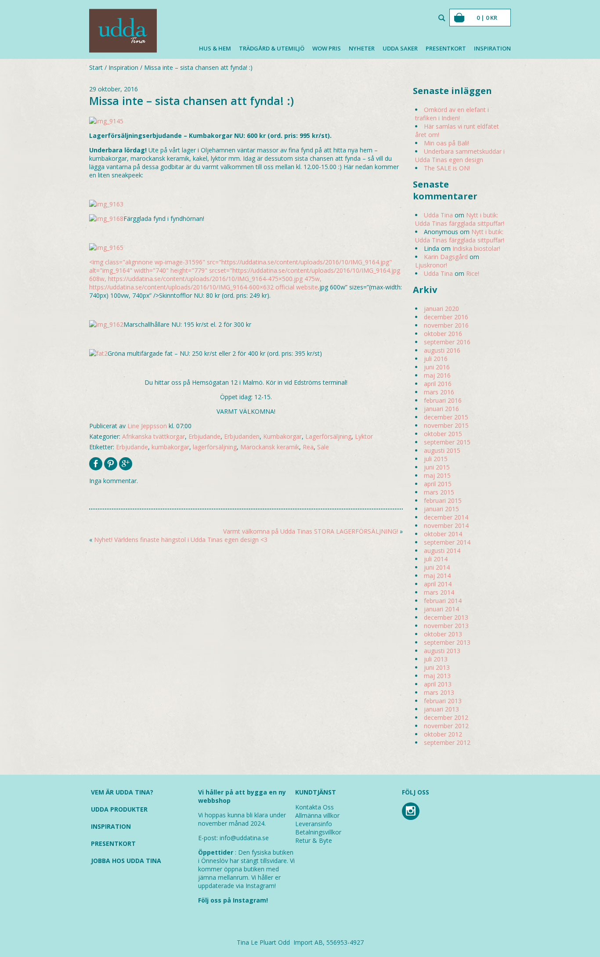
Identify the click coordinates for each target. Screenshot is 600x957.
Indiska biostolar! (476, 248)
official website (296, 287)
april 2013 (438, 684)
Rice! (472, 273)
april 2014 (438, 584)
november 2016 (446, 325)
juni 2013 (437, 667)
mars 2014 (439, 592)
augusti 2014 (442, 550)
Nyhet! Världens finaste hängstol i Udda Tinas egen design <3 (180, 539)
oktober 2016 (443, 333)
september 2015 (447, 442)
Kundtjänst (315, 792)
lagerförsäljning (215, 447)
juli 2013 (436, 659)
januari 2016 (441, 408)
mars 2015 (439, 492)
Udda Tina (438, 215)
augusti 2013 (442, 650)
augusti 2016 (442, 350)
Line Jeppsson (147, 426)
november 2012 (446, 726)
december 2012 (446, 717)
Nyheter (362, 48)
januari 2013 (441, 709)
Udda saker (400, 48)
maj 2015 (437, 475)
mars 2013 (439, 692)
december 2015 (446, 417)
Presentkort (446, 48)
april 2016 (438, 383)
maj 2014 (437, 575)
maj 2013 (437, 676)
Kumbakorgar (282, 436)
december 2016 (446, 317)
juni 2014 (437, 567)
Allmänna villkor (317, 815)
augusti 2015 (442, 450)
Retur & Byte (313, 840)
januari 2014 (441, 609)
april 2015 (438, 484)
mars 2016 (439, 392)
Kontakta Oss (314, 807)
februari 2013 (443, 701)
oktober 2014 (443, 534)
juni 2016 (437, 367)
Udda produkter (119, 809)
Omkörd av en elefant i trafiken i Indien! (452, 113)
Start (96, 67)
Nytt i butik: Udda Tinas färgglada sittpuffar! (459, 219)
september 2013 (447, 642)
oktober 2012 (443, 734)
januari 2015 (441, 509)
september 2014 (447, 542)
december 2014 (446, 517)
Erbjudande (204, 436)
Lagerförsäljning (328, 436)
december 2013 (446, 617)
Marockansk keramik (269, 447)
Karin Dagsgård (446, 257)
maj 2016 (437, 375)
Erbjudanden (242, 436)
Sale (323, 447)
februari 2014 (443, 600)
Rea (308, 447)
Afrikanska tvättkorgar (153, 436)
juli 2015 (436, 459)
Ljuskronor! (431, 265)
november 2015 (446, 425)
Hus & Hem (215, 48)
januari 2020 (441, 308)
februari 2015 (443, 500)
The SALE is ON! (447, 168)
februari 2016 (443, 400)
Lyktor (364, 436)
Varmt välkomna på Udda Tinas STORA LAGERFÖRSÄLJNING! (310, 531)
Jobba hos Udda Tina (126, 860)
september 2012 (447, 742)
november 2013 (446, 625)
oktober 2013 (443, 634)
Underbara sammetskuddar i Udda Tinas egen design (460, 155)
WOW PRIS (326, 48)
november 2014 (446, 525)
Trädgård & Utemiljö (271, 48)
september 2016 (447, 342)
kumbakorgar (170, 447)
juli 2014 (436, 559)
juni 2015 (437, 467)
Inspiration (492, 48)
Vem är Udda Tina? (122, 792)
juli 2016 (436, 358)
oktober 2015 (443, 434)
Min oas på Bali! (446, 143)
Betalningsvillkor (318, 832)
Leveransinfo (313, 824)
